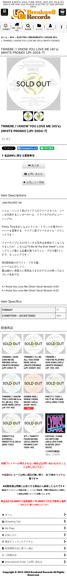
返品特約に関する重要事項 (19, 155)
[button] (4, 12)
